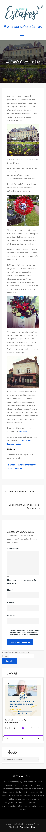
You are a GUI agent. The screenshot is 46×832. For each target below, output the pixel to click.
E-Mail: (5, 656)
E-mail (10, 602)
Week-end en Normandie (21, 491)
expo (10, 469)
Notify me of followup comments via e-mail (21, 581)
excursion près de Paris (27, 465)
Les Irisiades (24, 431)
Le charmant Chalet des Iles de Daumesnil (25, 506)
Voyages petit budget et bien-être (23, 26)
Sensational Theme (28, 827)
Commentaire (13, 548)
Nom (10, 590)
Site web (11, 615)
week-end (18, 469)
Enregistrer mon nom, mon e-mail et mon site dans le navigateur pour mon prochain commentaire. (24, 633)
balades (11, 465)
